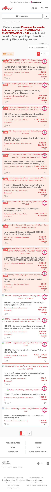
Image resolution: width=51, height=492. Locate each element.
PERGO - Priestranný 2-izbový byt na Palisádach (24, 394)
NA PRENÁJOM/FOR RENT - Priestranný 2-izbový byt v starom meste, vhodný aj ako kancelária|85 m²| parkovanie (25, 69)
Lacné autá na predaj (13, 485)
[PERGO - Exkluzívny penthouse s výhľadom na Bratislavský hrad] (25, 410)
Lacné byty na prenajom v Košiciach (13, 477)
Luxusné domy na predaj (13, 482)
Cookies (38, 443)
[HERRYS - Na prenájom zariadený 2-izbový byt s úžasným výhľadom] (25, 132)
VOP (38, 447)
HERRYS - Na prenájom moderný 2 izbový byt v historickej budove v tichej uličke (24, 304)
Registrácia (13, 452)
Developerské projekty (36, 477)
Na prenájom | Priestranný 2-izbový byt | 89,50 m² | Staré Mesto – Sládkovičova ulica (25, 233)
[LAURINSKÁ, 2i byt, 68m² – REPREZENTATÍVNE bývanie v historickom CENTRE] (25, 367)
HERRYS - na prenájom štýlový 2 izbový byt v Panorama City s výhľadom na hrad (23, 92)
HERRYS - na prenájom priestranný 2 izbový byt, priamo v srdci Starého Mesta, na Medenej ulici (24, 162)
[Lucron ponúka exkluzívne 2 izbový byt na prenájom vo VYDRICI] (25, 203)
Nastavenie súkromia (38, 452)
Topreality (5, 22)
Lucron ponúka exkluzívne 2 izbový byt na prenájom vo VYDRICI (21, 209)
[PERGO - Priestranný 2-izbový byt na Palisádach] (25, 390)
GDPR (13, 447)
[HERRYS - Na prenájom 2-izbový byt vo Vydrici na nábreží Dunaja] (25, 344)
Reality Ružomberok (36, 482)
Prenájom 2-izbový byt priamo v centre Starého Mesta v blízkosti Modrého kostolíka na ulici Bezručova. (24, 187)
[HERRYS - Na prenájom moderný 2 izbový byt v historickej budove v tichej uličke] (25, 297)
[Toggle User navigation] (42, 8)
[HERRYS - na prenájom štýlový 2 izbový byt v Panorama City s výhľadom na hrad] (25, 85)
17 (47, 54)
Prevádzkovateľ (13, 443)
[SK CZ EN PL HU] (36, 8)
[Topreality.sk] (7, 8)
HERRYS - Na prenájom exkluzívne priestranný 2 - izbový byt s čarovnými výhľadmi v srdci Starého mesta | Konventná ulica (25, 328)
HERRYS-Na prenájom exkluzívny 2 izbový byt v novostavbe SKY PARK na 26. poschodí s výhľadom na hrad (24, 116)
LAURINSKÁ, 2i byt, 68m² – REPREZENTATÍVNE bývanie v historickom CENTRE (24, 374)
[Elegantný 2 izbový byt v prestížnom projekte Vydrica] (25, 275)
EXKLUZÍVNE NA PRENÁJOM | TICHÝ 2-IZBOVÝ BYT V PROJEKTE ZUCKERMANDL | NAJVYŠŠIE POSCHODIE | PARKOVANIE (24, 260)
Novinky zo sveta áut (13, 488)
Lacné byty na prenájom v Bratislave (36, 485)
